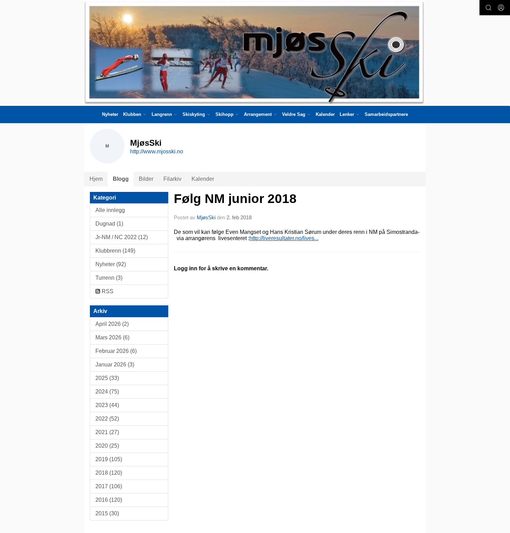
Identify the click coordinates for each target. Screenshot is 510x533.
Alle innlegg (110, 210)
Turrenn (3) (108, 278)
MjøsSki (206, 217)
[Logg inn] (501, 7)
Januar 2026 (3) (114, 364)
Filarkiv (172, 179)
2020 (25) (107, 446)
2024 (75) (107, 392)
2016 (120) (108, 500)
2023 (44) (107, 405)
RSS (106, 291)
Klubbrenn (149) (115, 251)
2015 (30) (107, 513)
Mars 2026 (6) (112, 337)
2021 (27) (107, 432)
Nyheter (110, 114)
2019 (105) (108, 459)
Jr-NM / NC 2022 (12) (121, 237)
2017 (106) (108, 486)
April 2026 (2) (112, 324)
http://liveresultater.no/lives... (283, 238)
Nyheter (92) (110, 264)
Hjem (96, 179)
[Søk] (488, 7)
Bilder (146, 179)
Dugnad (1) (109, 224)
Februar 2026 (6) (116, 351)
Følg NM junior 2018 (235, 199)
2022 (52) (107, 419)
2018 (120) (108, 473)
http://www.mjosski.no (156, 151)
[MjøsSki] (255, 53)
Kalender (325, 114)
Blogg (121, 179)
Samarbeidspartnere (386, 114)
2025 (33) (107, 378)
